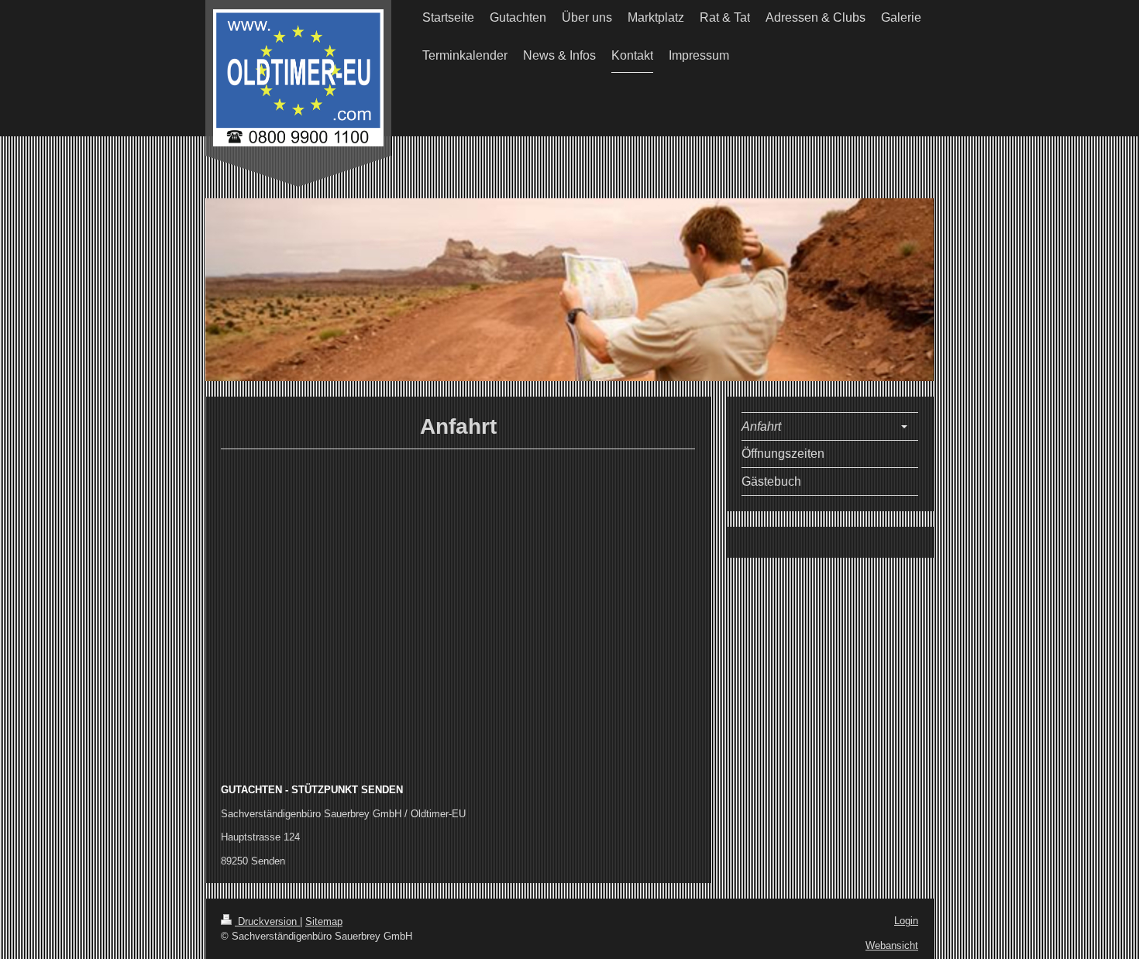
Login (906, 920)
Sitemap (323, 921)
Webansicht (891, 945)
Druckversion (267, 921)
